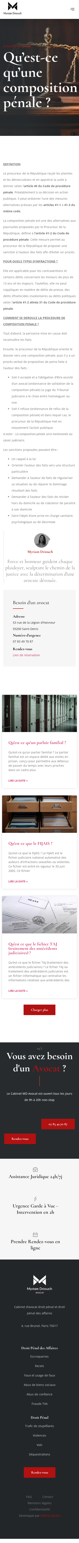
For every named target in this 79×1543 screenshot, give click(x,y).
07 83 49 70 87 (23, 641)
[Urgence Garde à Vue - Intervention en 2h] (35, 1199)
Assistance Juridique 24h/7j (35, 1176)
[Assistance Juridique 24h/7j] (35, 1169)
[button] (72, 9)
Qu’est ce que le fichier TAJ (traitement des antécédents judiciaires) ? (32, 948)
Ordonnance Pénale (17, 46)
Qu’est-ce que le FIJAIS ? (30, 843)
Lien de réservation (26, 655)
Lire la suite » (18, 780)
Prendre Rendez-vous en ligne (35, 1245)
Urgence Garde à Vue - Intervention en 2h (35, 1209)
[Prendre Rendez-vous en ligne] (35, 1234)
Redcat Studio (50, 1516)
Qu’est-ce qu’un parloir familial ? (37, 742)
